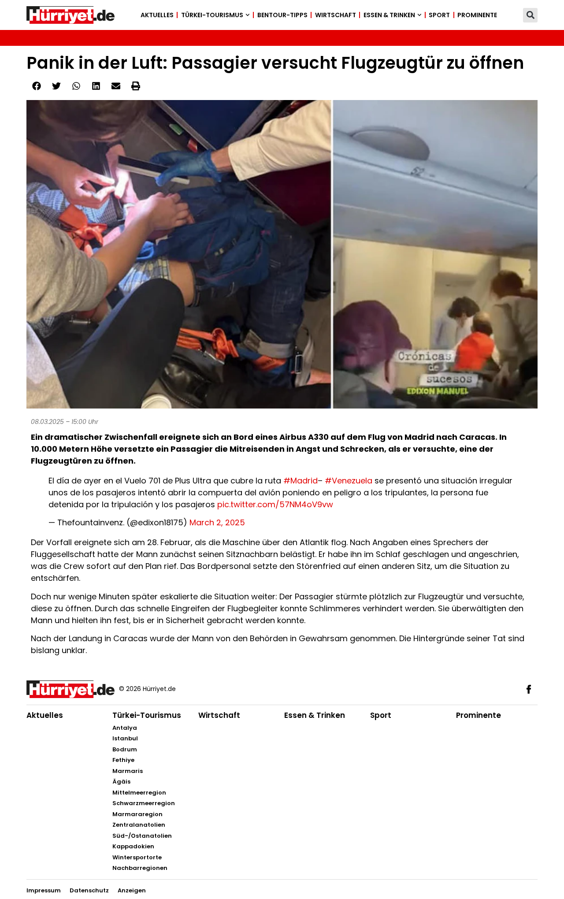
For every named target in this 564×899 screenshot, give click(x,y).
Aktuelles (157, 15)
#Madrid (300, 480)
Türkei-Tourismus (212, 15)
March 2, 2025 (217, 522)
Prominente (477, 15)
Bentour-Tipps (282, 15)
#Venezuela (348, 480)
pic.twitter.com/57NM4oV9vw (275, 504)
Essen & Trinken (389, 15)
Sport (439, 15)
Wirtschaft (335, 15)
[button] (530, 15)
